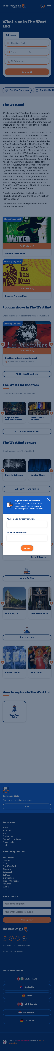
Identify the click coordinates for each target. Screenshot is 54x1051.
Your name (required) (17, 533)
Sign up (27, 548)
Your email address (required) (21, 519)
